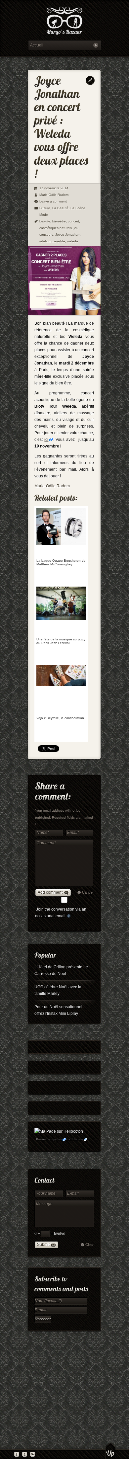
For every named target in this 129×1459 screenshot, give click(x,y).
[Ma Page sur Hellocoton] (58, 1131)
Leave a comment (53, 201)
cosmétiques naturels (55, 228)
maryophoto (55, 1139)
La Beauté (60, 208)
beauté (44, 221)
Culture (44, 208)
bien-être (59, 221)
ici (46, 439)
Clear (89, 1245)
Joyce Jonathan (67, 234)
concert (73, 221)
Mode (43, 214)
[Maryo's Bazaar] (64, 22)
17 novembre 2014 (53, 188)
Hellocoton (77, 1139)
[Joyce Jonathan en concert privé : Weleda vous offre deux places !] (64, 313)
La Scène (77, 208)
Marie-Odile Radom (53, 195)
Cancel (87, 892)
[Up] (110, 1450)
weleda (72, 241)
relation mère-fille (52, 241)
